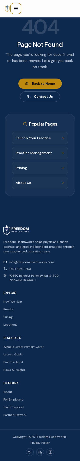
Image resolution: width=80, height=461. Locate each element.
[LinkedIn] (40, 452)
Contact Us (43, 96)
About (7, 392)
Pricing (8, 317)
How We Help (12, 302)
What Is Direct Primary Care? (23, 347)
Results (8, 309)
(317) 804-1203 (20, 269)
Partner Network (14, 415)
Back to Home (43, 83)
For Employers (13, 399)
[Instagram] (50, 452)
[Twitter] (30, 452)
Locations (10, 324)
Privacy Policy (40, 443)
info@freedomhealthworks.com (31, 262)
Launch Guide (13, 354)
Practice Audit (13, 362)
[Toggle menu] (15, 8)
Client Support (13, 407)
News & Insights (14, 370)
